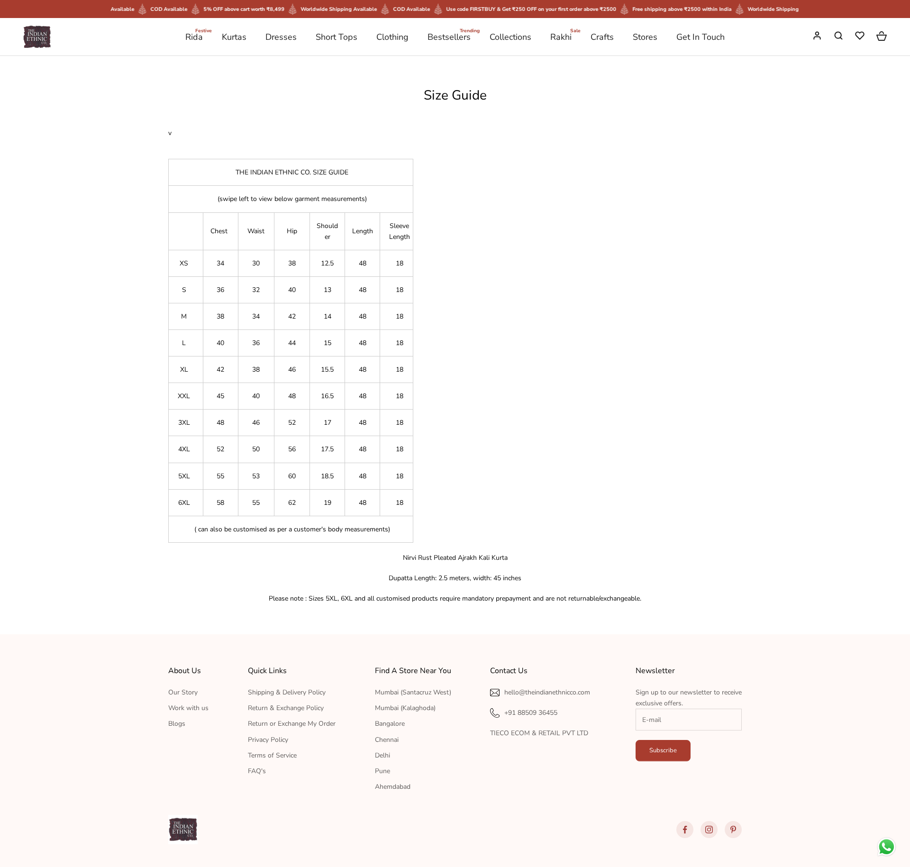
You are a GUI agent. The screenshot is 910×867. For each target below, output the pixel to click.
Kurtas (234, 37)
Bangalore (390, 723)
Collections (510, 37)
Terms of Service (272, 755)
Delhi (382, 755)
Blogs (176, 723)
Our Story (183, 692)
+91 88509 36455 (530, 712)
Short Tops (336, 37)
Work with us (188, 707)
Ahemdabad (392, 786)
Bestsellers (449, 36)
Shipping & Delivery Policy (287, 692)
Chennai (387, 739)
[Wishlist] (860, 37)
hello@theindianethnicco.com (547, 692)
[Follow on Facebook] (684, 829)
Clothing (392, 37)
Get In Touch (700, 37)
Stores (645, 37)
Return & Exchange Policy (286, 707)
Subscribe (663, 750)
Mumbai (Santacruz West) (413, 692)
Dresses (281, 37)
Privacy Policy (268, 739)
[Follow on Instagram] (709, 829)
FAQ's (257, 771)
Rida (194, 36)
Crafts (602, 37)
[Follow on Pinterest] (733, 829)
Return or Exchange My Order (292, 723)
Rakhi (561, 36)
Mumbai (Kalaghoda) (405, 707)
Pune (382, 771)
